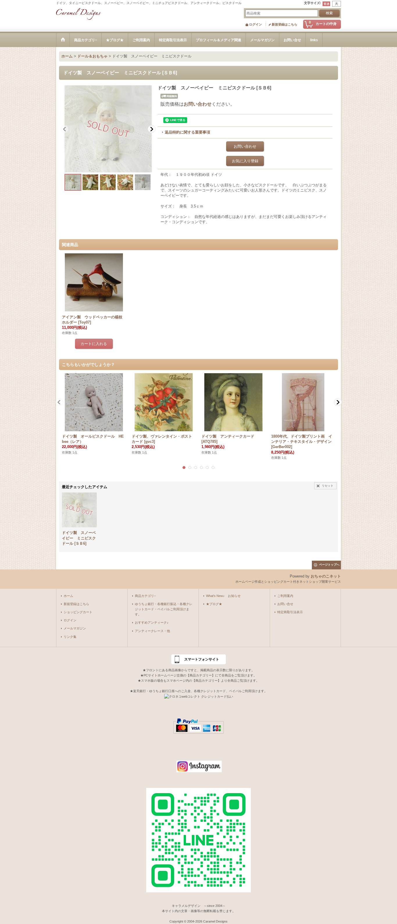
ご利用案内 (285, 596)
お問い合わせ (198, 104)
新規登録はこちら (284, 24)
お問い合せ (285, 604)
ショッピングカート (78, 612)
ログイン (255, 24)
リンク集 (70, 636)
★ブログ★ (214, 604)
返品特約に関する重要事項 (187, 132)
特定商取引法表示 (290, 612)
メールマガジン (75, 628)
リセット (327, 485)
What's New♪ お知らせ (223, 596)
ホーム (68, 596)
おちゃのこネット (326, 576)
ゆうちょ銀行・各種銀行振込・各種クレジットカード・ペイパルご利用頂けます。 (163, 609)
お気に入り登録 (245, 161)
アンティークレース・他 (152, 631)
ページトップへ (329, 564)
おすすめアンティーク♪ (152, 622)
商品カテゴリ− (145, 596)
